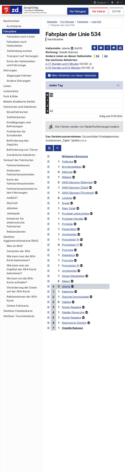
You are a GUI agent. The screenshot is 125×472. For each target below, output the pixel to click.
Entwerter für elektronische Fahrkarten (16, 222)
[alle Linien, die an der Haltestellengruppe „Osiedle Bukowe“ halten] (48, 328)
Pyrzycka (67, 250)
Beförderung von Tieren (22, 149)
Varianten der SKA (18, 251)
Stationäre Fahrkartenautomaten (20, 172)
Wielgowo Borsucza (75, 156)
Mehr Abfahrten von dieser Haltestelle (73, 75)
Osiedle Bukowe (72, 328)
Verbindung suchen (19, 50)
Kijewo (66, 281)
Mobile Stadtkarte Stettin (19, 101)
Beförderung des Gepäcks (18, 142)
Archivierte (14, 26)
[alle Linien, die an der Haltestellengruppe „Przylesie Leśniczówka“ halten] (48, 213)
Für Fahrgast (78, 11)
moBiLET (12, 197)
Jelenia (66, 286)
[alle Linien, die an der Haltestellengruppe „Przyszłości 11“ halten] (48, 244)
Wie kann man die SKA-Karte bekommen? (21, 258)
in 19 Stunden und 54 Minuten (63, 67)
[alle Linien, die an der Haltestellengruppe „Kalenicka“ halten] (48, 291)
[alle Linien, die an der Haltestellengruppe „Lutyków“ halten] (48, 198)
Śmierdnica (68, 255)
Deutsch (101, 2)
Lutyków (67, 198)
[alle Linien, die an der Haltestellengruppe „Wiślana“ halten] (48, 177)
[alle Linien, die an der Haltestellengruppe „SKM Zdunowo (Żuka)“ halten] (48, 187)
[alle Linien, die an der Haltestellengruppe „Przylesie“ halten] (48, 224)
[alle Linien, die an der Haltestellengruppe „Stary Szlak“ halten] (48, 208)
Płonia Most (69, 229)
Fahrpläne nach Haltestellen (17, 43)
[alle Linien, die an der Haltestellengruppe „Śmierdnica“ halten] (48, 255)
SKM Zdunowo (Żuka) (75, 187)
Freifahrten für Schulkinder (16, 133)
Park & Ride (10, 96)
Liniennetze (10, 91)
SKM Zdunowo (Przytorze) (78, 192)
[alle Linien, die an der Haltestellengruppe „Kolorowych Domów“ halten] (48, 322)
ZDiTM (116, 11)
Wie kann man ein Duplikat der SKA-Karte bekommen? (21, 269)
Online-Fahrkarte (18, 305)
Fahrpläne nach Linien (21, 36)
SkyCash (12, 203)
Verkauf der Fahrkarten (18, 160)
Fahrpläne (9, 31)
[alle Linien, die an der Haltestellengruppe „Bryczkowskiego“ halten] (48, 166)
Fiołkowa (67, 161)
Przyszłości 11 (70, 244)
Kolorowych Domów (74, 322)
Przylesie (67, 224)
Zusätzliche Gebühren (21, 155)
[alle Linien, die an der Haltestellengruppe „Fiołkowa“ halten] (48, 161)
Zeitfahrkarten (16, 117)
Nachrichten (11, 21)
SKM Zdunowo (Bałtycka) (77, 182)
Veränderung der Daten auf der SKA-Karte (22, 289)
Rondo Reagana (71, 307)
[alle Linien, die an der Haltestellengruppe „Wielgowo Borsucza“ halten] (48, 156)
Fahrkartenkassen (18, 165)
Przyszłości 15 (70, 239)
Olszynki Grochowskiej (75, 296)
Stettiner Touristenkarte (18, 316)
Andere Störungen (18, 80)
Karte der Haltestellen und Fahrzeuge (21, 63)
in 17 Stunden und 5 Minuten (62, 64)
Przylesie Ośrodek (72, 218)
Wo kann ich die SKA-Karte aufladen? (20, 280)
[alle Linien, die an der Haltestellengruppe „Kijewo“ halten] (48, 281)
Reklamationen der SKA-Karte (22, 298)
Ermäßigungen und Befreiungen (19, 124)
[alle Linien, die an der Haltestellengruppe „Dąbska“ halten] (48, 302)
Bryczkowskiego (72, 166)
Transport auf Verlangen (22, 56)
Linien (7, 86)
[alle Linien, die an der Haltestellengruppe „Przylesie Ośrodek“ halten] (48, 218)
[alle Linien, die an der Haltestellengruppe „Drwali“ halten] (48, 203)
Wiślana (66, 177)
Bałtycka (67, 172)
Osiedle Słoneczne (73, 312)
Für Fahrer (98, 11)
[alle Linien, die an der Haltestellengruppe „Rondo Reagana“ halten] (48, 307)
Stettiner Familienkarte (18, 311)
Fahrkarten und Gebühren (19, 106)
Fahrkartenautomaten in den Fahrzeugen (22, 190)
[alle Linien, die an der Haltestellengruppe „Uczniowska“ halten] (48, 234)
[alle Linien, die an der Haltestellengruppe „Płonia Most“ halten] (48, 229)
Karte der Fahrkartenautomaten (20, 181)
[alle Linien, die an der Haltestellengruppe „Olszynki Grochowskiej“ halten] (48, 296)
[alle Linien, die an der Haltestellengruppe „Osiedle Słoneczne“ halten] (48, 312)
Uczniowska (69, 234)
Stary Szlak (69, 208)
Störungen (10, 70)
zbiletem (12, 208)
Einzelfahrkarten (17, 112)
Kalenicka (67, 291)
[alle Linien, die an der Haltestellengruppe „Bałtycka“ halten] (48, 172)
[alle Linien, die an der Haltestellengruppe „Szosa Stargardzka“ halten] (48, 276)
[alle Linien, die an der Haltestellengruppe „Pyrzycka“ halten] (48, 250)
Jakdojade (13, 213)
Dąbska (66, 302)
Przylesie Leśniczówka (75, 213)
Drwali (65, 203)
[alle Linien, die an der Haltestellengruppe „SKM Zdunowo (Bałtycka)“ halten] (48, 182)
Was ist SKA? (15, 246)
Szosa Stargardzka (73, 276)
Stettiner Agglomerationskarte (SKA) (20, 238)
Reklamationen (16, 231)
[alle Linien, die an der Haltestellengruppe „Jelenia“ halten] (48, 286)
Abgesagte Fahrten (19, 75)
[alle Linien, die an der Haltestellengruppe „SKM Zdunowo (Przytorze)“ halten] (48, 192)
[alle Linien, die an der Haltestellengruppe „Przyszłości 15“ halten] (48, 239)
